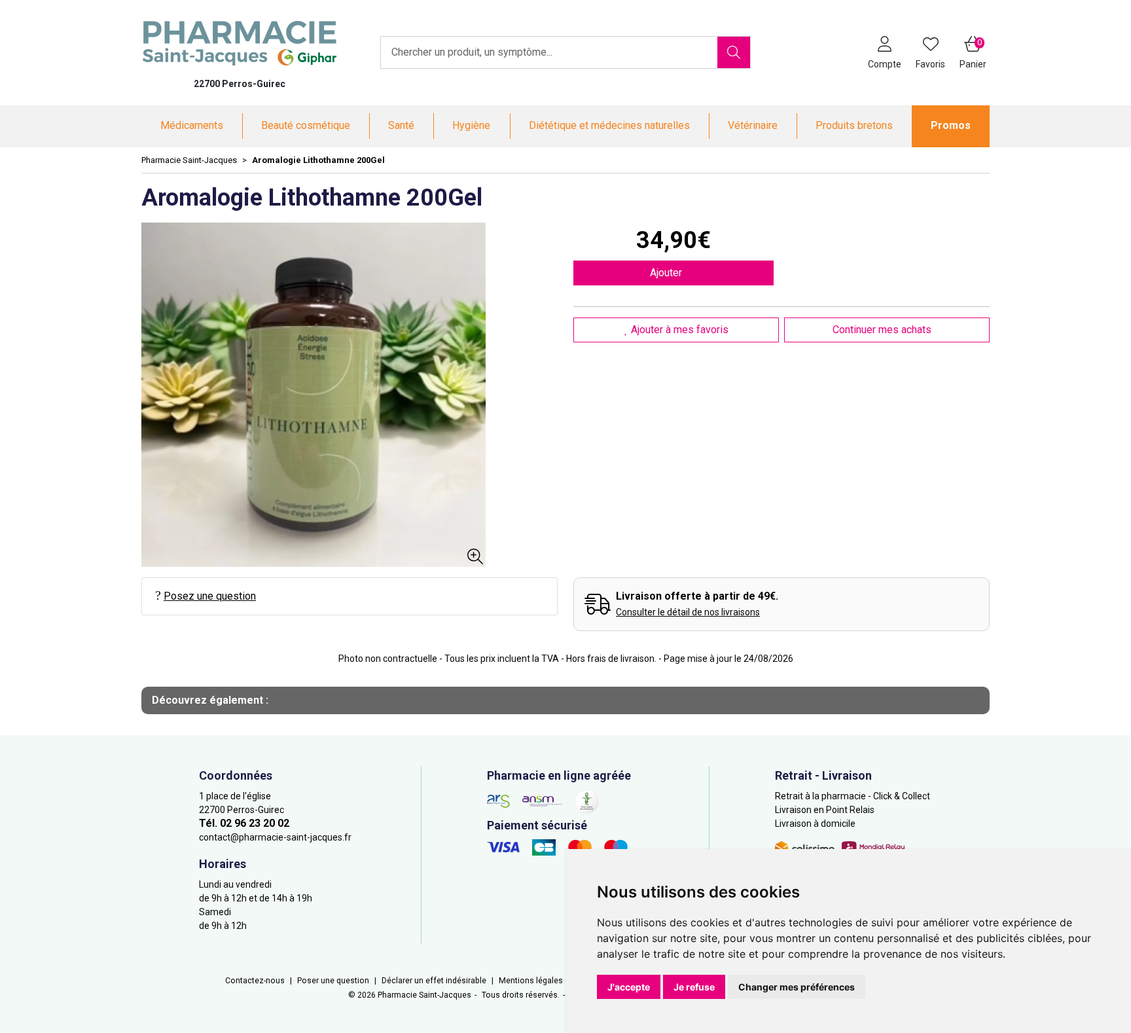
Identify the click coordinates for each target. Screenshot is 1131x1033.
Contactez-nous (255, 980)
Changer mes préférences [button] (796, 986)
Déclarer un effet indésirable (434, 980)
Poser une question (333, 980)
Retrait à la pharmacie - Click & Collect (852, 796)
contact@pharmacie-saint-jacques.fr (275, 837)
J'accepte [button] (628, 986)
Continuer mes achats (883, 329)
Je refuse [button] (694, 986)
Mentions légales (531, 980)
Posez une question (210, 596)
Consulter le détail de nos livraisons (688, 612)
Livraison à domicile (815, 823)
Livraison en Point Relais (824, 810)
